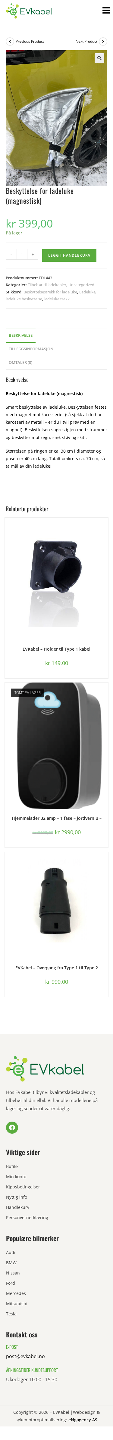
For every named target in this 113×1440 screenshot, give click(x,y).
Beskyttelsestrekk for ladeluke (50, 292)
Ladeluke (87, 292)
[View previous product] (10, 41)
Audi (10, 1252)
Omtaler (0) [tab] (20, 362)
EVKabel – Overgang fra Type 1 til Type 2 (56, 968)
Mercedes (16, 1293)
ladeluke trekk (57, 299)
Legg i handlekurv (69, 255)
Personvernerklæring (27, 1217)
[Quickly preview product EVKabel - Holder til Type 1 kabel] (105, 528)
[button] (99, 58)
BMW (11, 1262)
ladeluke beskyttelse (24, 299)
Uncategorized (81, 284)
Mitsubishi (16, 1303)
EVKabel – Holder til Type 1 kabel (56, 649)
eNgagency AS (82, 1420)
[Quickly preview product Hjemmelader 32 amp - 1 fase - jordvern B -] (105, 693)
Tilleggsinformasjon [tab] (31, 348)
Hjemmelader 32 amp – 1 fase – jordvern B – (57, 818)
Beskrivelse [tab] (21, 335)
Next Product (86, 41)
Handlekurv (17, 1207)
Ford (10, 1283)
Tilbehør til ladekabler (47, 284)
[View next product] (103, 41)
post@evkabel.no (25, 1356)
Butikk (12, 1166)
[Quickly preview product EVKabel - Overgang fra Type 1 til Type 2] (105, 862)
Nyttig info (16, 1197)
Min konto (16, 1176)
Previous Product (30, 41)
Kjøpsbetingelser (23, 1187)
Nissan (13, 1273)
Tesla (11, 1314)
